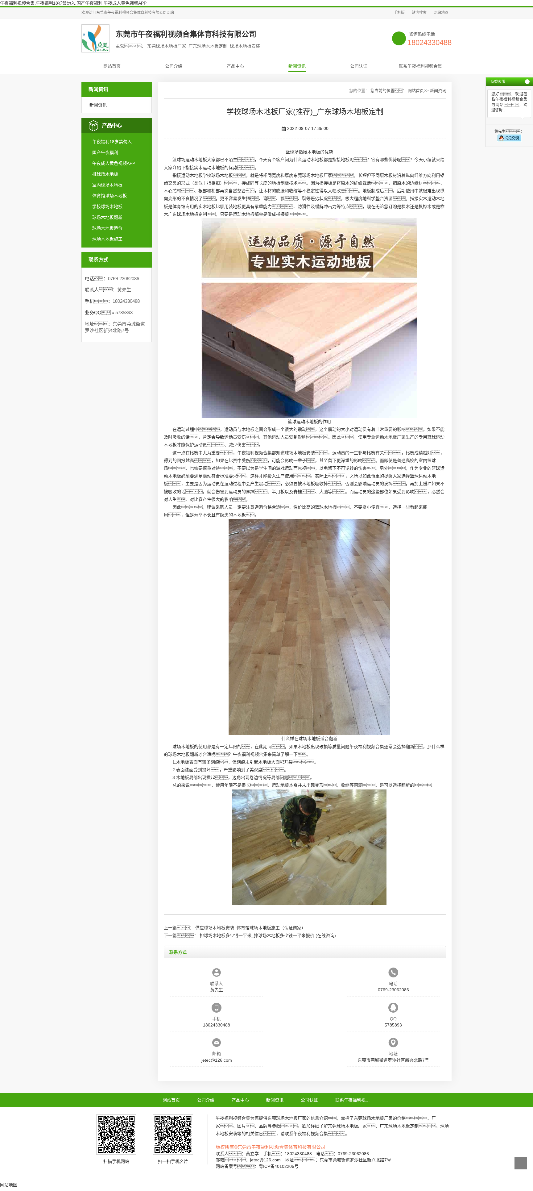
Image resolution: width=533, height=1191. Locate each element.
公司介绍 (173, 66)
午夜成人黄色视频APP (113, 163)
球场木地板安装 (300, 452)
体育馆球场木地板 (109, 195)
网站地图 (441, 12)
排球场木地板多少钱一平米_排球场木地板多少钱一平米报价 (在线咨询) (268, 935)
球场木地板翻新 (107, 217)
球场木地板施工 (107, 238)
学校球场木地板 (107, 206)
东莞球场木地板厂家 (312, 175)
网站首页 (112, 66)
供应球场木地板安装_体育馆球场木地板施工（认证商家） (250, 927)
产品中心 (235, 66)
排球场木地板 (105, 174)
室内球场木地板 (107, 184)
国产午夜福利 (105, 152)
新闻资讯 (297, 66)
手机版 (399, 12)
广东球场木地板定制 (187, 214)
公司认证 (358, 66)
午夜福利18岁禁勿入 (112, 141)
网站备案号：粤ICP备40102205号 (257, 1166)
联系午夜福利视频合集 (420, 66)
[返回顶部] (520, 1163)
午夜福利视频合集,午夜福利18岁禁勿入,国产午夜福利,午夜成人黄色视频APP (73, 3)
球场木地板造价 (107, 228)
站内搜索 (419, 12)
